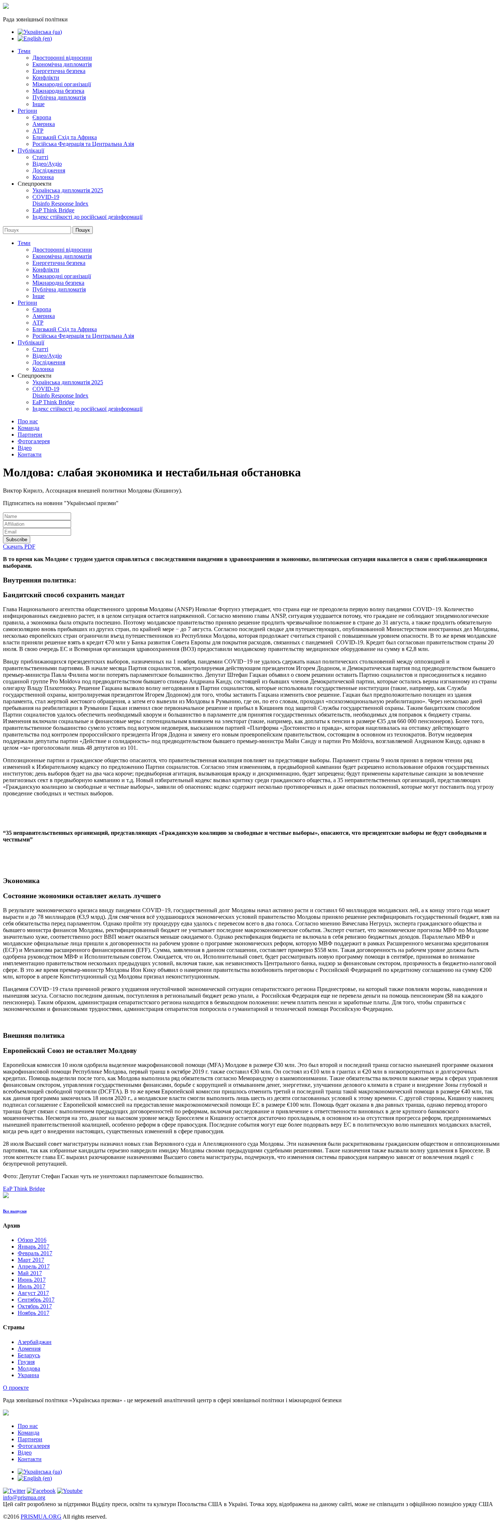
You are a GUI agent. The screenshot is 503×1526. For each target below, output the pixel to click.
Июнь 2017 (32, 1280)
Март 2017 (31, 1260)
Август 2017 (33, 1293)
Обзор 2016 (32, 1240)
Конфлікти (45, 77)
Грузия (26, 1362)
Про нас (28, 421)
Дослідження (48, 170)
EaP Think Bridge (53, 210)
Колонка (43, 177)
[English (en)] (35, 38)
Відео (25, 448)
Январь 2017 (33, 1246)
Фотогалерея (34, 441)
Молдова (29, 1368)
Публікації (31, 150)
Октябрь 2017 (35, 1306)
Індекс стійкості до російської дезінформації (87, 217)
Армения (29, 1348)
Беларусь (29, 1355)
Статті (40, 157)
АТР (37, 130)
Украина (28, 1375)
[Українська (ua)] (40, 32)
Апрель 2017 (34, 1266)
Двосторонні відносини (62, 58)
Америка (43, 124)
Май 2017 (30, 1273)
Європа (41, 117)
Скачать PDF (19, 546)
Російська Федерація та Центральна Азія (83, 144)
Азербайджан (35, 1342)
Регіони (27, 111)
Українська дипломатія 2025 (67, 190)
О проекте (16, 1388)
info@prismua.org (24, 1497)
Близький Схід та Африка (64, 137)
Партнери (30, 434)
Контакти (30, 454)
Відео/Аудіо (47, 164)
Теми (24, 51)
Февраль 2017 (35, 1253)
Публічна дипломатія (59, 97)
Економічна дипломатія (62, 64)
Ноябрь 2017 (33, 1313)
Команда (28, 428)
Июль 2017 (31, 1286)
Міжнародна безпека (58, 91)
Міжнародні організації (61, 84)
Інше (38, 104)
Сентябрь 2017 (36, 1299)
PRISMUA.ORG (41, 1516)
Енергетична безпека (58, 71)
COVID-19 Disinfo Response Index (60, 200)
